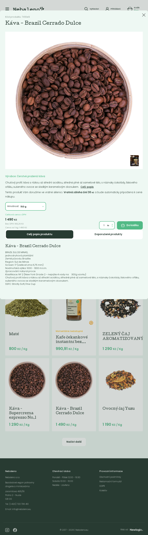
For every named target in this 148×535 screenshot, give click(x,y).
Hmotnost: (13, 206)
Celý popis (87, 187)
